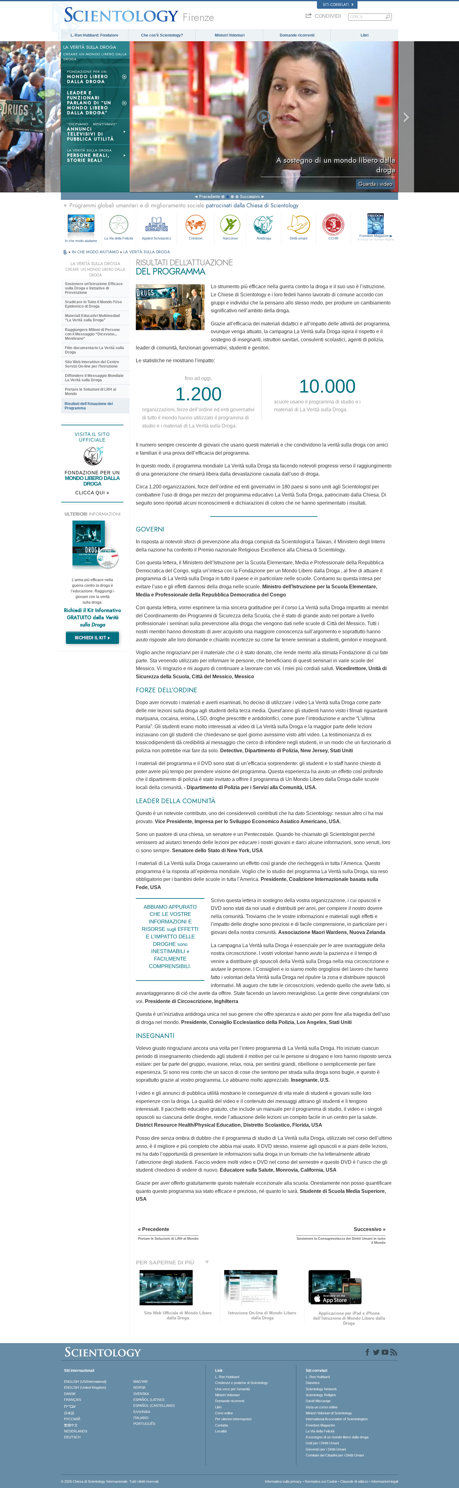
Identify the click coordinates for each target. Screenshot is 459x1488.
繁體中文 (71, 1425)
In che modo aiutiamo (81, 241)
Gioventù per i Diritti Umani (326, 1449)
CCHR (333, 238)
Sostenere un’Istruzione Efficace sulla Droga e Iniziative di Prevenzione (94, 288)
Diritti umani (298, 238)
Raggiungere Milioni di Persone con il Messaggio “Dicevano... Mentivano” (92, 334)
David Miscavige (318, 1401)
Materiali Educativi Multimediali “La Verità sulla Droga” (92, 318)
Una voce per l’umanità (232, 1389)
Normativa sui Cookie (321, 1481)
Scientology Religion (321, 1395)
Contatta (221, 1425)
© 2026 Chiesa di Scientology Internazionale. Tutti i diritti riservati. (110, 1481)
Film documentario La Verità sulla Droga (94, 350)
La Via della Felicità (118, 238)
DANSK (70, 1394)
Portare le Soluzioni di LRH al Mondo (90, 391)
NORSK (139, 1387)
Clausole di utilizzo (354, 1481)
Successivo (250, 196)
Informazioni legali (384, 1481)
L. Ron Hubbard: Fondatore (94, 35)
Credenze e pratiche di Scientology (241, 1383)
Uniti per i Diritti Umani (322, 1443)
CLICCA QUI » (92, 492)
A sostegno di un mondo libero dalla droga (337, 1437)
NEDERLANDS (75, 1431)
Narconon (230, 238)
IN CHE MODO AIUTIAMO (96, 252)
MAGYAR (140, 1381)
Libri (364, 35)
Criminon (195, 238)
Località (221, 1431)
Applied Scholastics (156, 238)
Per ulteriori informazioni (233, 1419)
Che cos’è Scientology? (162, 35)
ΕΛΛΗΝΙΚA (141, 1412)
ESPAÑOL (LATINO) (149, 1399)
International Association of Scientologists (337, 1419)
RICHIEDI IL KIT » (92, 638)
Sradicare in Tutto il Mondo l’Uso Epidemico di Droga (93, 304)
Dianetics (313, 1383)
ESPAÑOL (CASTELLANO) (154, 1405)
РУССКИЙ (72, 1419)
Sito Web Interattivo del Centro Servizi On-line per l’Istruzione (92, 364)
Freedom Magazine (376, 237)
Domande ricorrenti (297, 35)
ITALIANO (141, 1418)
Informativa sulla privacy (283, 1481)
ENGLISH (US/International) (85, 1381)
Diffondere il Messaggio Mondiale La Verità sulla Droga (94, 377)
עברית (70, 1406)
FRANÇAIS (72, 1399)
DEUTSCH (72, 1437)
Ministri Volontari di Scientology (329, 1413)
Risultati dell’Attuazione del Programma (89, 406)
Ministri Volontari (229, 35)
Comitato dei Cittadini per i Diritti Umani (335, 1455)
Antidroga (264, 238)
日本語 (69, 1413)
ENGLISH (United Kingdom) (85, 1387)
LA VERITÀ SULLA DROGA (146, 252)
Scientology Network (321, 1389)
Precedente (209, 196)
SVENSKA (141, 1394)
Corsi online (224, 1413)
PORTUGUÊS (144, 1424)
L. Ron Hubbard (227, 1377)
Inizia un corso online (322, 1407)
